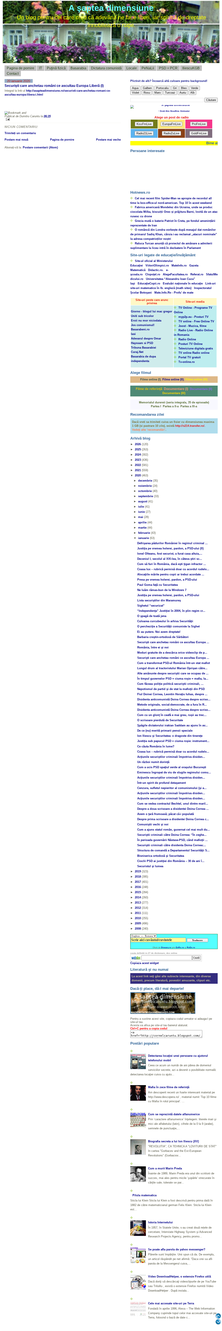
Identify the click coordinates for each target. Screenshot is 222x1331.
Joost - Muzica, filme (192, 326)
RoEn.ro (191, 947)
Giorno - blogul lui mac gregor (151, 311)
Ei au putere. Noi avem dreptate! (158, 631)
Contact (13, 73)
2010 (138, 918)
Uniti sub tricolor (142, 316)
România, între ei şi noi (153, 647)
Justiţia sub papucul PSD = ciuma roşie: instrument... (173, 741)
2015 (138, 892)
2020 (138, 475)
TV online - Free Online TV (196, 321)
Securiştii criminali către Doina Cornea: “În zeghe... (172, 834)
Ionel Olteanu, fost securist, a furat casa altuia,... (169, 553)
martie (142, 527)
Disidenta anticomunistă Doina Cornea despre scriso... (174, 699)
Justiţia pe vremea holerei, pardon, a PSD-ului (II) (170, 548)
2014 (138, 897)
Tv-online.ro (186, 362)
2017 (138, 881)
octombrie (145, 491)
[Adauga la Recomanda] (22, 105)
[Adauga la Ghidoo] (105, 105)
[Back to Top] (218, 1316)
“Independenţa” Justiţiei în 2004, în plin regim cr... (171, 610)
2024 (138, 454)
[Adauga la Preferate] (64, 105)
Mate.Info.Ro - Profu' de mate (173, 292)
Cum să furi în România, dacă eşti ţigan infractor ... (171, 564)
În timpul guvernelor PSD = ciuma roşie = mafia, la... (172, 678)
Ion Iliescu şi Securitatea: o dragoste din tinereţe (169, 735)
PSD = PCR (168, 68)
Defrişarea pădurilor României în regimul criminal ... (172, 543)
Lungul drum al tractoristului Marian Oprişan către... (172, 668)
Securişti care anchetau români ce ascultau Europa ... (173, 642)
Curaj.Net (137, 352)
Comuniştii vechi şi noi (152, 824)
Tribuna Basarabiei (143, 347)
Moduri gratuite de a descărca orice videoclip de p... (172, 652)
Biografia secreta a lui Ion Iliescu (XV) (173, 1141)
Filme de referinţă (149, 389)
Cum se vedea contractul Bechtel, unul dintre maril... (172, 803)
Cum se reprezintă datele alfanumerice (174, 1114)
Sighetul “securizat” (151, 605)
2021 (138, 470)
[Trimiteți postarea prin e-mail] (63, 119)
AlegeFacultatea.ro (175, 274)
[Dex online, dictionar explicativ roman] (136, 957)
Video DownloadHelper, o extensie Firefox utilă (179, 1276)
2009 (138, 923)
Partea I (156, 406)
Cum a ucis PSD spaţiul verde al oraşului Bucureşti (171, 767)
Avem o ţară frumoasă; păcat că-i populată (165, 814)
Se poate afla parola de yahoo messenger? (176, 1249)
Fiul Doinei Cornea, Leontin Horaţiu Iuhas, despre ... (172, 694)
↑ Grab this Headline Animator (174, 111)
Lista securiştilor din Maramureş (159, 600)
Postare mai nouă (16, 139)
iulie (141, 506)
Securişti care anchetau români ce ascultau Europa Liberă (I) (54, 86)
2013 (138, 902)
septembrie (146, 496)
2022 (138, 465)
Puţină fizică (56, 68)
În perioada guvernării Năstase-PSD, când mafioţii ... (172, 840)
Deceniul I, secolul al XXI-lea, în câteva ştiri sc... (169, 558)
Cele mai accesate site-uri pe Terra (171, 1303)
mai (141, 517)
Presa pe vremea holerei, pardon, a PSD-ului (167, 579)
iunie (142, 511)
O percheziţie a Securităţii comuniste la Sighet (168, 626)
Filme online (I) (150, 379)
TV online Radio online (193, 352)
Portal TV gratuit (189, 357)
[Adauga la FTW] (53, 105)
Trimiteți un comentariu (20, 133)
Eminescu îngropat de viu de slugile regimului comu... (174, 772)
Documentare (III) (173, 393)
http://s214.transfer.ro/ (189, 425)
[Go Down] (218, 1322)
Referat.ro (196, 274)
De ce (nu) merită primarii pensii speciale (165, 730)
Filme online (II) (173, 379)
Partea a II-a (171, 406)
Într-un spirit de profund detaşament (161, 782)
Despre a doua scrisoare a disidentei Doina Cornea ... (173, 808)
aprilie (142, 522)
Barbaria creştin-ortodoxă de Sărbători (163, 637)
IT (40, 68)
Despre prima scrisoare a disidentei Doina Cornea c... (173, 819)
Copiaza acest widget (144, 963)
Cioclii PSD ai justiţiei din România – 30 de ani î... (170, 861)
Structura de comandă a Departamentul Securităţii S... (173, 850)
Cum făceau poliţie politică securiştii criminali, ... (170, 683)
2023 (138, 459)
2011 (138, 913)
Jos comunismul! (142, 325)
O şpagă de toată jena (151, 616)
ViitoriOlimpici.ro (157, 265)
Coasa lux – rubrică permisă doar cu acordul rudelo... (173, 569)
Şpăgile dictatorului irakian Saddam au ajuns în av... (172, 725)
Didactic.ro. (155, 270)
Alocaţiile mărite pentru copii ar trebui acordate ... (170, 574)
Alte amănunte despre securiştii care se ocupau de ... (173, 673)
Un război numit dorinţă (153, 762)
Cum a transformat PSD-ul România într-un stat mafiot (173, 663)
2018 (138, 876)
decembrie (145, 480)
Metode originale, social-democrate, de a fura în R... (172, 704)
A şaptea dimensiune (111, 8)
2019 (138, 871)
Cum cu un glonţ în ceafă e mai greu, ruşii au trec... (172, 715)
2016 (138, 887)
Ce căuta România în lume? (155, 746)
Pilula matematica (144, 1195)
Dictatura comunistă (106, 68)
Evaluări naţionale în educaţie (183, 283)
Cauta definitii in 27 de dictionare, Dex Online (153, 953)
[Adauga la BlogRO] (33, 105)
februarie (144, 532)
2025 (138, 449)
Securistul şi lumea (150, 866)
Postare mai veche (108, 139)
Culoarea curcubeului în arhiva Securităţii (165, 621)
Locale (131, 68)
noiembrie (145, 485)
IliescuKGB (191, 68)
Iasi (133, 334)
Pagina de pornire (20, 68)
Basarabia (78, 68)
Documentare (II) (201, 389)
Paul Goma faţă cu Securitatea (157, 584)
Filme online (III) (196, 379)
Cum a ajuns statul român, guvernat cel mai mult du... (173, 829)
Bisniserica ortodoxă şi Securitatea (160, 855)
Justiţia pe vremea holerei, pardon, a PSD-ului (168, 595)
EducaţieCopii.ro (149, 283)
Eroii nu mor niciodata (146, 320)
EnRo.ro (180, 947)
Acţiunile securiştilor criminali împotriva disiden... (171, 756)
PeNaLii (148, 68)
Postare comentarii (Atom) (40, 147)
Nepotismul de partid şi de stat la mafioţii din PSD (171, 689)
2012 (138, 907)
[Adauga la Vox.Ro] (85, 105)
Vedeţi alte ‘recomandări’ (148, 429)
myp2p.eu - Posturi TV (193, 316)
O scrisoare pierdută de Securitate (160, 720)
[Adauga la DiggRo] (12, 105)
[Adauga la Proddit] (74, 105)
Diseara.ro (166, 947)
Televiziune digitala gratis (195, 348)
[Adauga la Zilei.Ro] (95, 105)
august (143, 501)
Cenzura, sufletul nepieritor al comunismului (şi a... (172, 788)
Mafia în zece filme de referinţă (168, 1087)
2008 (138, 928)
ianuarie (144, 538)
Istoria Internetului (160, 1222)
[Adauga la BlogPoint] (43, 105)
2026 (138, 444)
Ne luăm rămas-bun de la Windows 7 (161, 590)
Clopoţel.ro (152, 274)
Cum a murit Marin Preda (165, 1168)
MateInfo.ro (179, 265)
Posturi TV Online (190, 344)
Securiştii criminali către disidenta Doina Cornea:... (171, 845)
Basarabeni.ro (140, 329)
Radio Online (187, 339)
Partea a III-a (188, 406)
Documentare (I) (176, 389)
